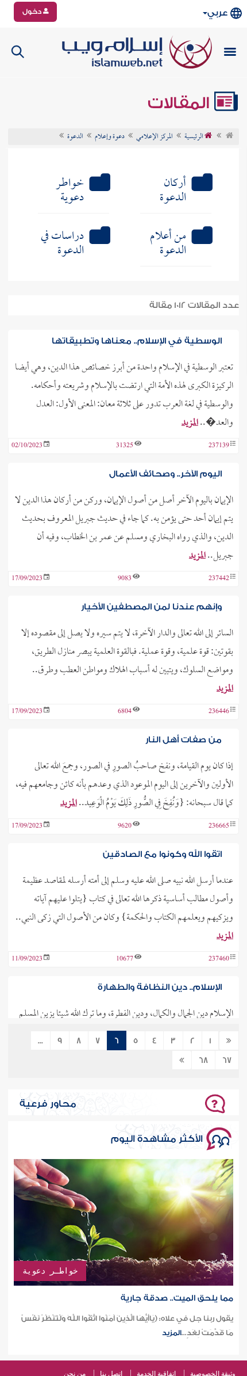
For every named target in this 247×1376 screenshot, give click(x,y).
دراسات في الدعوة (62, 244)
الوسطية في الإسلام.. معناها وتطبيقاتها (137, 341)
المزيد (190, 423)
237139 (219, 446)
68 (203, 1060)
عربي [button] (217, 13)
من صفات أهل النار (183, 740)
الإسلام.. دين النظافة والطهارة (160, 987)
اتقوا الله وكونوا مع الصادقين (162, 854)
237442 (219, 579)
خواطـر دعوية (70, 191)
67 (226, 1060)
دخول (32, 11)
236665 (219, 826)
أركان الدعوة (173, 191)
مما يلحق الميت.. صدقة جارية (177, 1298)
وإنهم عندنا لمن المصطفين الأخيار (151, 607)
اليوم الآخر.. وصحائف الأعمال (165, 474)
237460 (219, 959)
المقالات (180, 103)
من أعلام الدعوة (168, 244)
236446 (219, 712)
